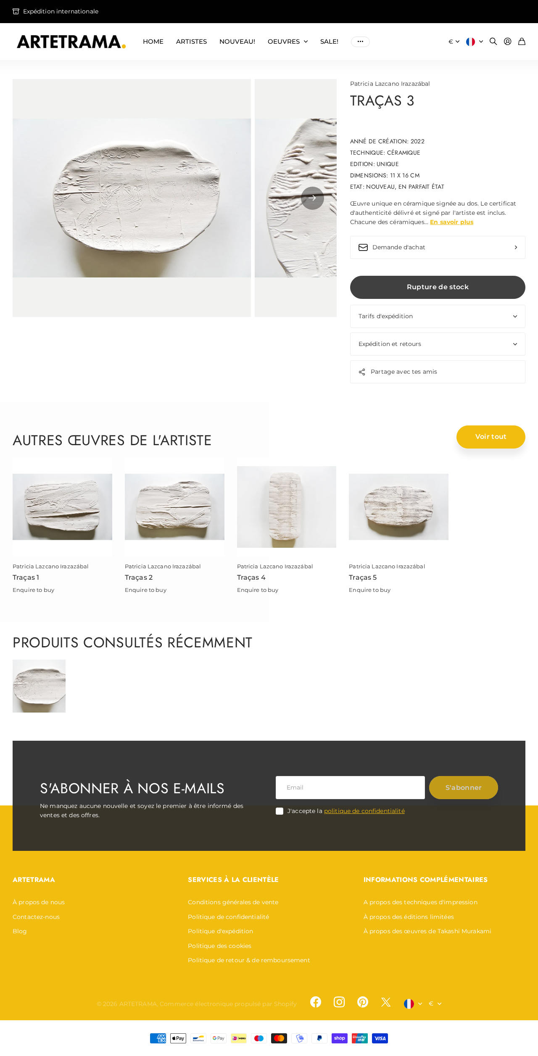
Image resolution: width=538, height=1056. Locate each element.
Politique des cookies (219, 946)
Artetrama (34, 879)
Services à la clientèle (233, 879)
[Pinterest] (362, 1002)
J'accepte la (346, 811)
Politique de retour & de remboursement (249, 960)
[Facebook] (315, 1002)
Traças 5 (363, 577)
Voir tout (491, 437)
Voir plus (360, 42)
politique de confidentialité (364, 811)
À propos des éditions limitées (409, 917)
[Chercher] (493, 42)
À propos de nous (39, 902)
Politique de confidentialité (228, 917)
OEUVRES (284, 41)
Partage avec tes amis (404, 371)
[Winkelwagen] (521, 42)
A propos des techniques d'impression (420, 902)
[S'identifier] (508, 42)
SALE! (329, 41)
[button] (312, 198)
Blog (20, 931)
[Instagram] (339, 1002)
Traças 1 (26, 577)
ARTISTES (191, 41)
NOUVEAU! (237, 41)
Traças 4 (251, 577)
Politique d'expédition (220, 931)
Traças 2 (139, 577)
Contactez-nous (36, 917)
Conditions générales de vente (233, 902)
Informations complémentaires (426, 879)
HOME (153, 41)
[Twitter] (385, 1002)
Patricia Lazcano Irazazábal (390, 83)
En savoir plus (451, 222)
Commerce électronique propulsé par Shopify (228, 1004)
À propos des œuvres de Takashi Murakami (427, 931)
